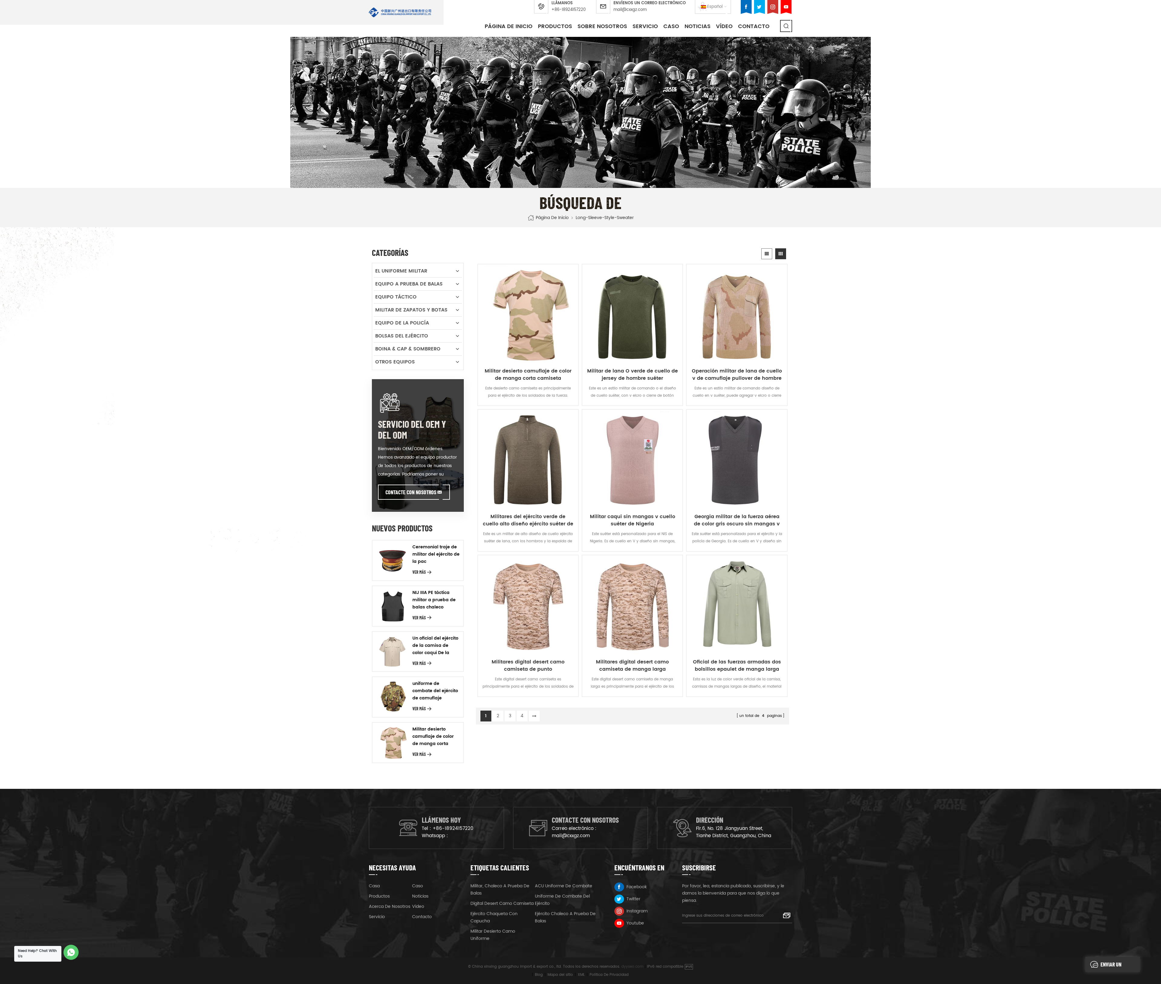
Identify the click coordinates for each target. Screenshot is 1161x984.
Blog (539, 975)
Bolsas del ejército (401, 336)
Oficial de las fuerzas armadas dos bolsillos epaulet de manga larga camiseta (737, 665)
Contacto (753, 26)
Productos (555, 26)
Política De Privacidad (609, 975)
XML (581, 975)
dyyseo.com (632, 966)
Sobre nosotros (602, 26)
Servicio (645, 26)
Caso (417, 885)
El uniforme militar (401, 271)
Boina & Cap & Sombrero (408, 349)
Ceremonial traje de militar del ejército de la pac (436, 554)
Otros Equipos (395, 362)
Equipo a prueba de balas (409, 284)
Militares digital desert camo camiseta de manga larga (632, 665)
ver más (419, 572)
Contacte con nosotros (410, 492)
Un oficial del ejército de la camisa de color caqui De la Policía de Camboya (435, 646)
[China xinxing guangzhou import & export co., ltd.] (400, 12)
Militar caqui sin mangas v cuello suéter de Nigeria (632, 520)
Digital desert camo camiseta (502, 903)
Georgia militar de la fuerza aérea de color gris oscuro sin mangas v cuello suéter (737, 520)
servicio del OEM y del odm (412, 429)
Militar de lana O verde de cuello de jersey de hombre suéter (632, 374)
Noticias (698, 26)
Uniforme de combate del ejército (562, 900)
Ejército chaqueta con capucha (494, 917)
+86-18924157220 (568, 10)
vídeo (724, 26)
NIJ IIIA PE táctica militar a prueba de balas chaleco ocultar (434, 600)
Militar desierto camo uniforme (492, 935)
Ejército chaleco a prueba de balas (565, 917)
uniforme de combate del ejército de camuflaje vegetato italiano (435, 691)
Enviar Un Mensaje (1111, 966)
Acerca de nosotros (389, 906)
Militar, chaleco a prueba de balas (499, 889)
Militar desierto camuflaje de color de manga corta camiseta (528, 374)
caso (671, 26)
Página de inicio (508, 26)
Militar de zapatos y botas (411, 310)
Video (418, 906)
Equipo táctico (396, 297)
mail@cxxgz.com (630, 10)
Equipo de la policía (402, 323)
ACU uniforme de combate (563, 885)
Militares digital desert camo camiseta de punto (528, 665)
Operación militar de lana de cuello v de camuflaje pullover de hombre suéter (737, 374)
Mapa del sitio (560, 975)
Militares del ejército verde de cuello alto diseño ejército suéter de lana (528, 520)
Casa (374, 885)
